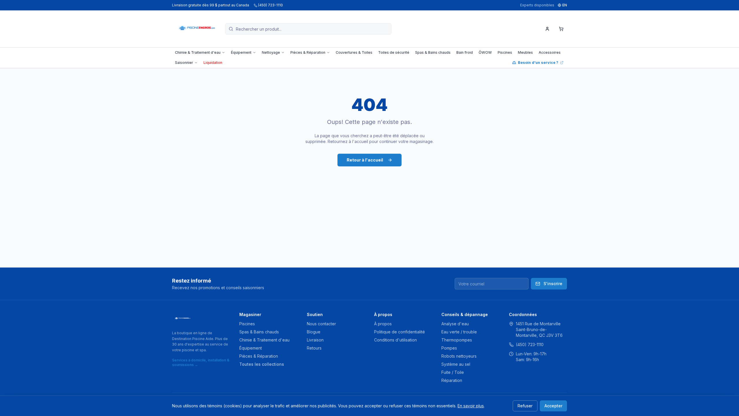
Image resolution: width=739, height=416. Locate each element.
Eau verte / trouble (459, 331)
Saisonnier (184, 62)
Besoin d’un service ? (538, 62)
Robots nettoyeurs (459, 356)
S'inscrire (553, 283)
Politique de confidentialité (399, 331)
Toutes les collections (261, 364)
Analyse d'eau (455, 323)
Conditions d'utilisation (395, 339)
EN (564, 5)
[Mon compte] (547, 29)
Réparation (451, 380)
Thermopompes (456, 339)
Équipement (241, 52)
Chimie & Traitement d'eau (198, 52)
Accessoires (550, 52)
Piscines (505, 52)
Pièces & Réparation (307, 52)
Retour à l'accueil (365, 159)
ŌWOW (485, 52)
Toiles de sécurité (393, 52)
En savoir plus (471, 405)
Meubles (525, 52)
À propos (383, 323)
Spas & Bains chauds (433, 52)
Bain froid (464, 52)
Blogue (313, 331)
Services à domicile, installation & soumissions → (200, 362)
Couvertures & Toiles (354, 52)
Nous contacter (321, 323)
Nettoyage (271, 52)
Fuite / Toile (452, 372)
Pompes (449, 348)
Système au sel (455, 364)
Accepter (553, 405)
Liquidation (213, 62)
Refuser (525, 405)
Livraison (315, 339)
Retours (314, 348)
